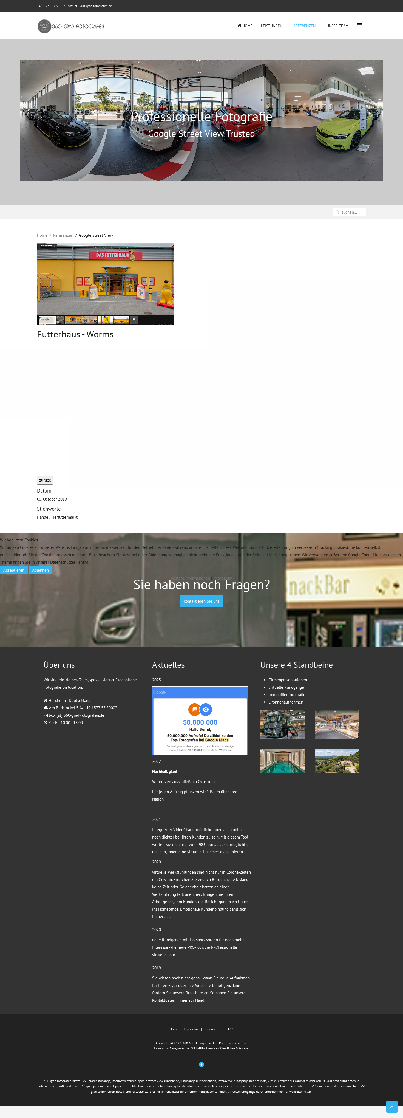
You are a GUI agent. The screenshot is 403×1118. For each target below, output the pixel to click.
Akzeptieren (13, 570)
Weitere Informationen (190, 578)
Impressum (222, 578)
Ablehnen (40, 570)
